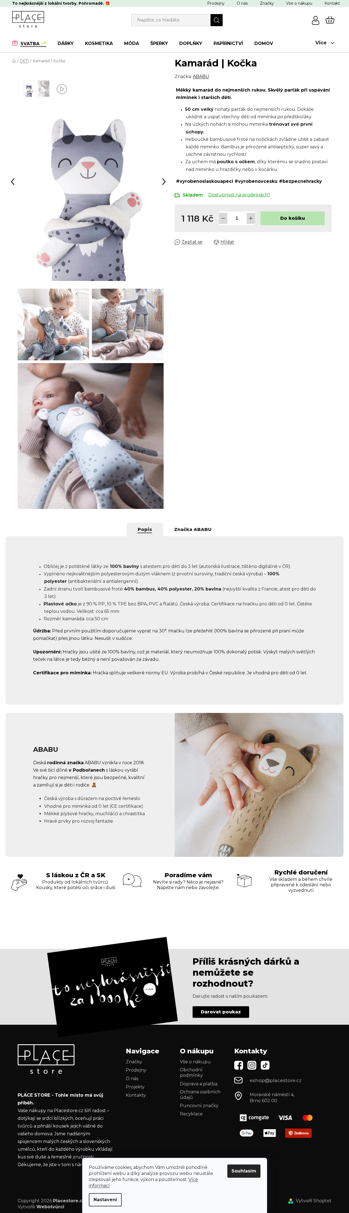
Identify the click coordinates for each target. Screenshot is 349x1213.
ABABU (201, 76)
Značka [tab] (192, 529)
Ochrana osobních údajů (200, 1094)
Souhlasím (243, 1171)
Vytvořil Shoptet (314, 1200)
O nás (242, 3)
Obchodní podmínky (191, 1072)
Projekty (135, 1086)
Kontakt (332, 3)
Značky (267, 3)
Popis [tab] (145, 529)
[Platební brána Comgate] (278, 1117)
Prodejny (216, 3)
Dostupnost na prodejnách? (239, 194)
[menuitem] (32, 43)
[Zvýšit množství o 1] (251, 218)
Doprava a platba (198, 1083)
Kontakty (136, 1095)
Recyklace (191, 1114)
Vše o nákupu (299, 3)
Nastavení (105, 1199)
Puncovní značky (199, 1105)
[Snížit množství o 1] (223, 218)
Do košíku (292, 218)
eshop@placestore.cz (276, 1080)
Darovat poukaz (221, 1012)
